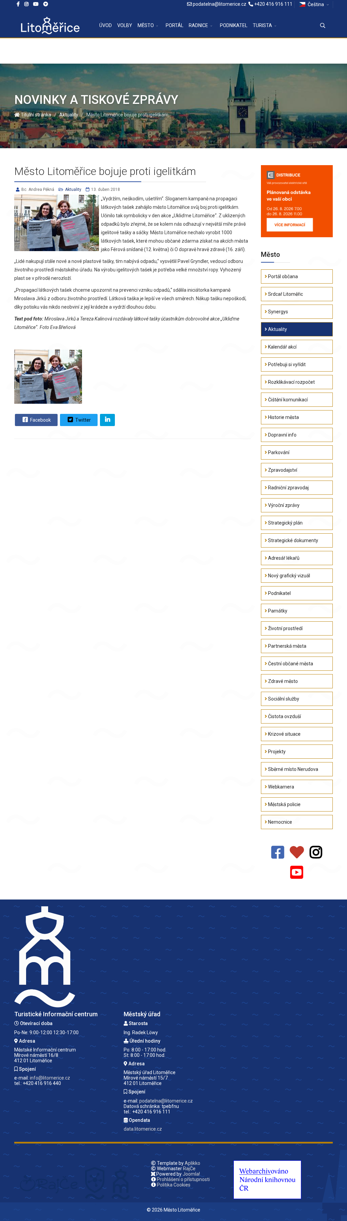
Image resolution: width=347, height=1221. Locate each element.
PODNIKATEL (233, 25)
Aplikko (192, 1163)
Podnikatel (279, 593)
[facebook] (18, 4)
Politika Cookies (173, 1184)
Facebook (40, 420)
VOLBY (124, 25)
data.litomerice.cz (143, 1129)
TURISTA (262, 25)
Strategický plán (285, 523)
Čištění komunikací (287, 399)
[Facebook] (45, 4)
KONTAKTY (111, 50)
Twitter (82, 420)
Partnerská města (286, 646)
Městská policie (284, 804)
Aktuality (73, 189)
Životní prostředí (285, 628)
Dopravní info (282, 435)
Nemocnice (279, 822)
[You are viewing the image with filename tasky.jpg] (48, 377)
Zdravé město (282, 681)
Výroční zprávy (283, 505)
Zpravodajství (282, 470)
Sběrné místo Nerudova (292, 769)
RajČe (189, 1168)
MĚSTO (146, 25)
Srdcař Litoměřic (285, 294)
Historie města (283, 417)
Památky (277, 611)
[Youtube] (36, 4)
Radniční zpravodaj (288, 487)
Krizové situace (284, 734)
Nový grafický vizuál (288, 575)
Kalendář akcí (282, 347)
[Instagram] (26, 4)
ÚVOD (105, 25)
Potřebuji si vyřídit (286, 364)
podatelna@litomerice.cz (219, 4)
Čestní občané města (290, 663)
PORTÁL (174, 25)
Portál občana (282, 276)
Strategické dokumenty (292, 540)
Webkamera (280, 787)
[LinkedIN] (107, 420)
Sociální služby (283, 699)
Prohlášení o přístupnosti (183, 1179)
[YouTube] (296, 873)
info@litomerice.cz (50, 1078)
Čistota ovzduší (284, 716)
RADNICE (198, 25)
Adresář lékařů (283, 558)
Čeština (316, 4)
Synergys (277, 311)
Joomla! (191, 1174)
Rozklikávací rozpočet (291, 382)
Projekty (276, 751)
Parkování (278, 452)
